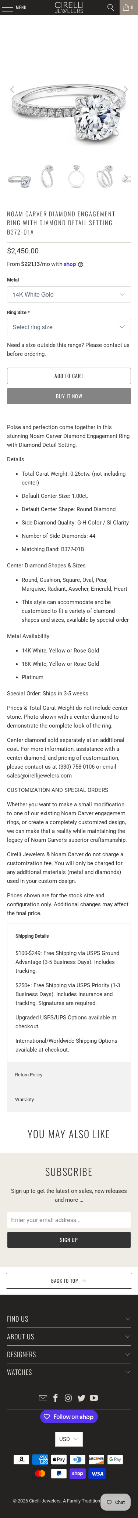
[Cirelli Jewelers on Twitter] (81, 1399)
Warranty (24, 1099)
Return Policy (28, 1074)
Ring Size (18, 312)
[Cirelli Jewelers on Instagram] (68, 1399)
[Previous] (12, 89)
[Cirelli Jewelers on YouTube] (94, 1399)
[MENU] (3, 7)
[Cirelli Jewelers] (69, 7)
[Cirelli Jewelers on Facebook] (55, 1399)
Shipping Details (32, 936)
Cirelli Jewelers (45, 1501)
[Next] (125, 89)
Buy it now (69, 396)
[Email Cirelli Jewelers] (43, 1399)
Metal (13, 280)
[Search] (111, 7)
